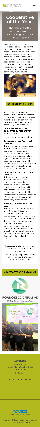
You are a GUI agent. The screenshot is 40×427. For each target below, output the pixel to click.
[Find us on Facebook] (9, 379)
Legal (27, 422)
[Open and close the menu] (30, 5)
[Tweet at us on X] (14, 379)
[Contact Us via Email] (30, 379)
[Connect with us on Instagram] (22, 379)
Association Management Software (20, 414)
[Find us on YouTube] (26, 379)
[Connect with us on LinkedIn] (18, 379)
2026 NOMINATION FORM (20, 104)
